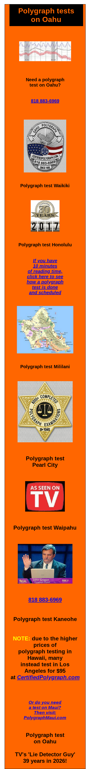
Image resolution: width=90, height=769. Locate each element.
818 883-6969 (45, 100)
